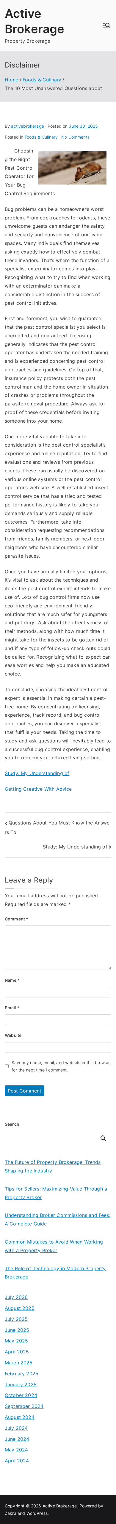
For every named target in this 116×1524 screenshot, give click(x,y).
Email (12, 1007)
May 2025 (16, 1341)
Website (13, 1035)
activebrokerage (27, 126)
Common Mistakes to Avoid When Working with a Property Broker (54, 1246)
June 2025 (17, 1330)
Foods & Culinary (41, 136)
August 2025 (20, 1308)
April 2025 (17, 1352)
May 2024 (16, 1450)
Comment (16, 918)
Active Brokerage (60, 1505)
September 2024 (24, 1406)
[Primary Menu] (106, 25)
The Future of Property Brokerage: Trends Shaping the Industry (53, 1166)
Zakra (10, 1513)
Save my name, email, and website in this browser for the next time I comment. (61, 1066)
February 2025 (21, 1374)
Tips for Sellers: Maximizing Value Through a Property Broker (56, 1193)
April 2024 (17, 1461)
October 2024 (21, 1395)
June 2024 (17, 1439)
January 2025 (21, 1384)
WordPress (37, 1513)
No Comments (75, 136)
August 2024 (20, 1417)
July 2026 (16, 1297)
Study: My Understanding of (37, 773)
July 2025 (16, 1319)
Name (12, 980)
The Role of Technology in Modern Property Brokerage (55, 1272)
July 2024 (16, 1428)
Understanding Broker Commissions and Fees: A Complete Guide (57, 1219)
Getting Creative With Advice (38, 789)
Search (12, 1124)
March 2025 (19, 1363)
